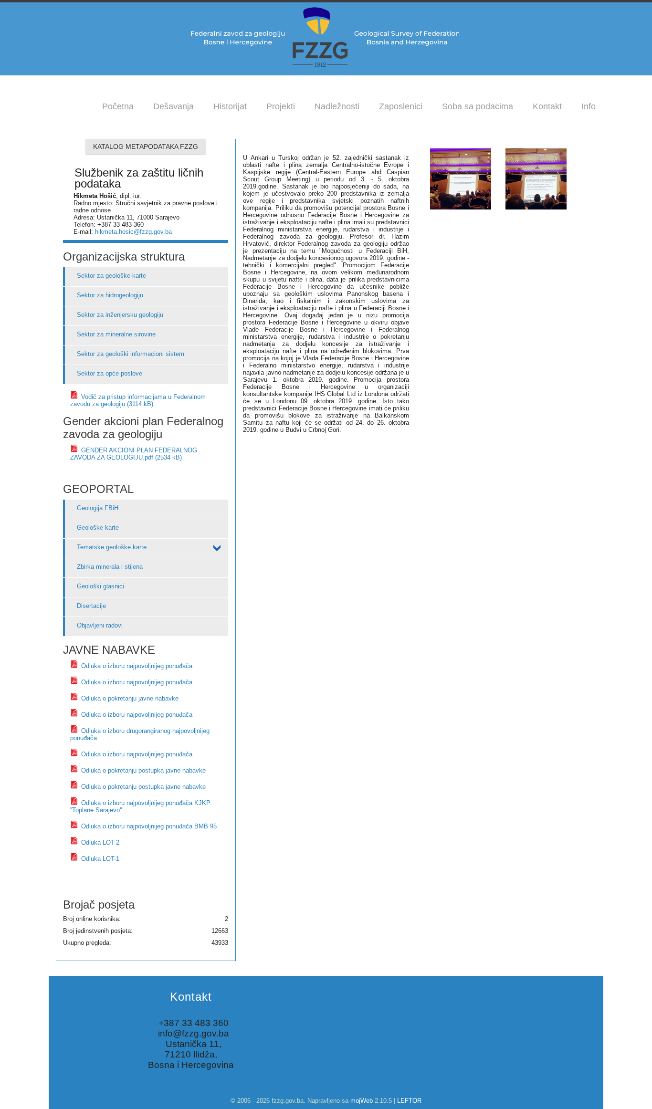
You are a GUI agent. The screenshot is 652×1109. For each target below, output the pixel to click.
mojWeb (361, 1100)
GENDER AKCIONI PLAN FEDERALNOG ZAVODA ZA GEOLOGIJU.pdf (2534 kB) (133, 454)
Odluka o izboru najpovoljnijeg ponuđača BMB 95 (148, 826)
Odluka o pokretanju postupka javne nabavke (142, 770)
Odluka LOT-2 (99, 842)
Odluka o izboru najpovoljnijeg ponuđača (135, 666)
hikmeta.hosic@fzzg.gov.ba (133, 231)
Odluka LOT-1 (99, 858)
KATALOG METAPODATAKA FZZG (145, 146)
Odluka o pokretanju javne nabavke (129, 698)
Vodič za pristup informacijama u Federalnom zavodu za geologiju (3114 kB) (138, 400)
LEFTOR (409, 1100)
